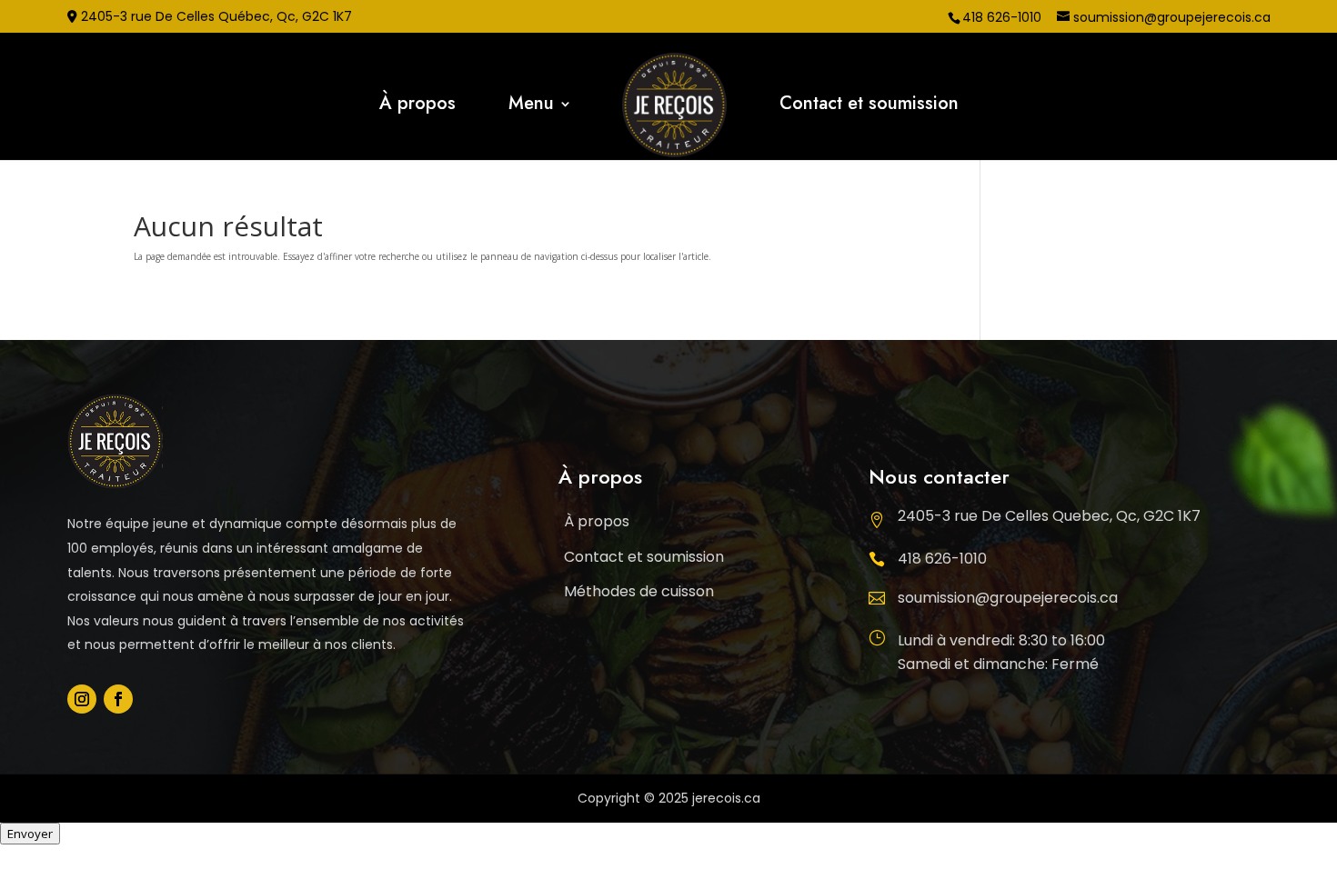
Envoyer (30, 833)
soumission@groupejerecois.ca (1008, 597)
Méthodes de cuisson (639, 591)
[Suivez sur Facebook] (118, 699)
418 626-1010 (942, 558)
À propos (417, 106)
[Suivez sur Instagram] (81, 699)
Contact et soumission (869, 106)
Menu (531, 106)
